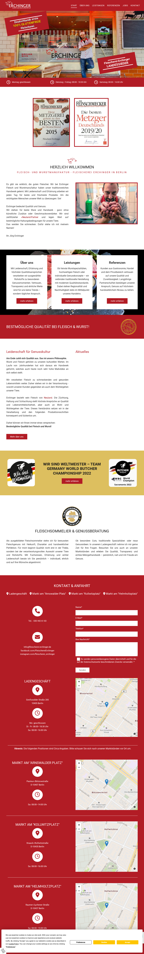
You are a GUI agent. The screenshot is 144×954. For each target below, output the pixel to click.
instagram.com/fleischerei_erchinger (37, 654)
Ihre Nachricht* (83, 639)
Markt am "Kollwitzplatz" (85, 593)
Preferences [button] (10, 947)
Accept (127, 942)
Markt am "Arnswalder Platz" (49, 593)
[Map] (107, 707)
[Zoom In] (79, 681)
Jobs (125, 5)
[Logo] (19, 5)
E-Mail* (79, 618)
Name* (79, 607)
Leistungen (98, 5)
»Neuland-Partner (29, 217)
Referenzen (113, 5)
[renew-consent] (3, 951)
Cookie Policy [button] (14, 944)
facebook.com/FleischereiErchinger (37, 650)
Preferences (80, 942)
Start (74, 5)
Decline (104, 942)
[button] (26, 301)
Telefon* (79, 628)
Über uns (84, 5)
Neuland (48, 397)
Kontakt (135, 5)
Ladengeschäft (18, 593)
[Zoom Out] (79, 686)
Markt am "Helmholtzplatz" (122, 593)
